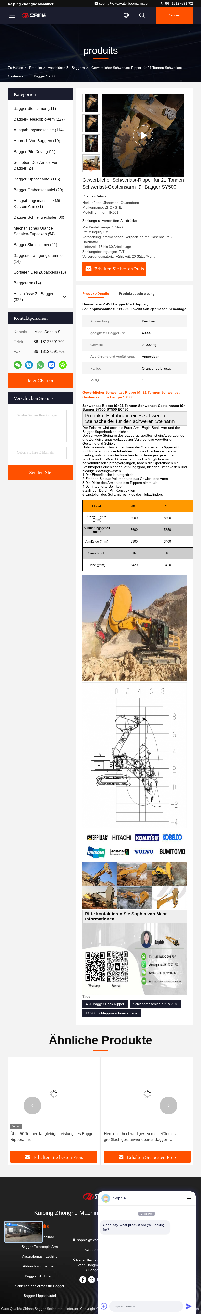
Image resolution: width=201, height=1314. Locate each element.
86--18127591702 (178, 3)
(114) (39, 130)
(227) (39, 119)
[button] (91, 170)
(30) (39, 217)
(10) (40, 272)
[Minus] (189, 1198)
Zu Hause (15, 68)
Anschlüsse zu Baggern (66, 68)
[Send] (189, 1306)
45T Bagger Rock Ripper (105, 1004)
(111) (35, 108)
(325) (35, 297)
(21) (37, 204)
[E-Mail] (51, 365)
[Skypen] (29, 365)
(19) (37, 141)
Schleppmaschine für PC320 (155, 1004)
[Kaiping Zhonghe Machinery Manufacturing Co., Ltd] (34, 15)
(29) (38, 190)
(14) (39, 259)
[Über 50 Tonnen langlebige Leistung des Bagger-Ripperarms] (53, 1094)
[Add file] (103, 1306)
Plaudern (174, 15)
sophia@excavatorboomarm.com (125, 3)
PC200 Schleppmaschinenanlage (111, 1013)
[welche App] (40, 365)
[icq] (63, 365)
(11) (34, 152)
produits (35, 68)
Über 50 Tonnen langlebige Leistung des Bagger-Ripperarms (53, 1137)
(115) (37, 179)
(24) (35, 165)
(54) (34, 231)
